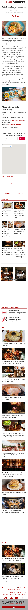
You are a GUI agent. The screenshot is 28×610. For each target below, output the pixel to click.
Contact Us (12, 592)
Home (3, 588)
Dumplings (14, 187)
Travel (18, 589)
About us (4, 592)
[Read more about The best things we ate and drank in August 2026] (19, 224)
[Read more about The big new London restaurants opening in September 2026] (7, 224)
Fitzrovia (18, 183)
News (8, 588)
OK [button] (14, 607)
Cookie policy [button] (10, 603)
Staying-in (11, 589)
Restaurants (21, 588)
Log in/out (22, 594)
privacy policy (21, 141)
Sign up (22, 139)
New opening (9, 183)
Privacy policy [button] (18, 603)
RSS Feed (19, 592)
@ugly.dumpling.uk (14, 124)
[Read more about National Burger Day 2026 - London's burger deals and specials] (7, 243)
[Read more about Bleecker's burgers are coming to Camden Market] (14, 485)
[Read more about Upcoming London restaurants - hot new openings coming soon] (4, 319)
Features (14, 588)
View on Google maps (8, 176)
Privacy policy (13, 594)
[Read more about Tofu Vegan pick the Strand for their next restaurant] (7, 205)
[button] (10, 16)
